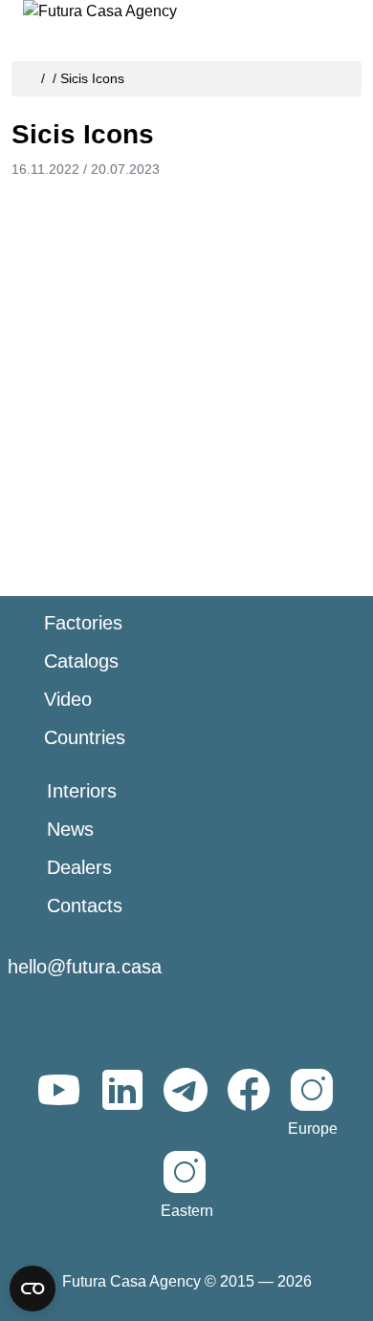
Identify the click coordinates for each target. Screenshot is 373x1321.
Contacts (84, 905)
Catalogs (81, 660)
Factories (83, 622)
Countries (84, 737)
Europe (313, 1128)
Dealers (79, 867)
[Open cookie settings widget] (32, 1288)
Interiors (82, 790)
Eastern (187, 1211)
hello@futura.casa (85, 966)
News (70, 829)
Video (68, 699)
